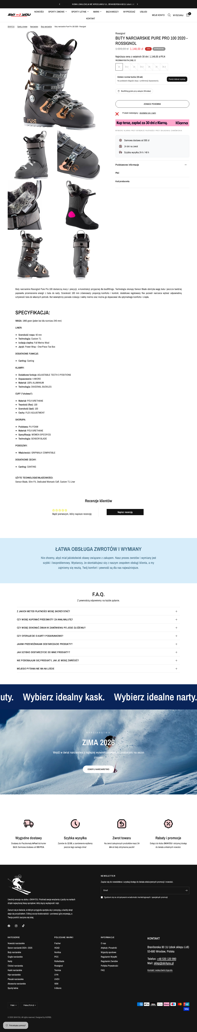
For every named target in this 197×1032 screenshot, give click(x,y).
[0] (187, 15)
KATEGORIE (14, 937)
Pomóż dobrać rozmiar (177, 79)
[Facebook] (11, 925)
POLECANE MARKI (63, 937)
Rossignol (120, 33)
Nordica (57, 952)
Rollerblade (59, 961)
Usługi (143, 11)
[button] (98, 769)
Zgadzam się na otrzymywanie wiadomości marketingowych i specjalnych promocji (136, 897)
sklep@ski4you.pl (164, 963)
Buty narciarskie (46, 26)
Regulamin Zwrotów (109, 961)
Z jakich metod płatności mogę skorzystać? (43, 611)
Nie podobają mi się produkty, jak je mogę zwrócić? (48, 660)
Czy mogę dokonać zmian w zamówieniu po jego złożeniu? (51, 627)
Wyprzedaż (129, 11)
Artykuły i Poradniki (109, 947)
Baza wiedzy (112, 11)
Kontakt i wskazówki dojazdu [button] (160, 970)
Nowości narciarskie (16, 943)
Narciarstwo (34, 26)
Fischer (57, 943)
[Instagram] (18, 925)
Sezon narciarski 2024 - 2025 (20, 947)
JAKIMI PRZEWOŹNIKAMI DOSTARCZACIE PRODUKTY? (45, 644)
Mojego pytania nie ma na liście (35, 668)
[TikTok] (25, 925)
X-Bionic (57, 988)
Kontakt (90, 18)
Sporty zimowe (56, 11)
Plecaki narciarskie (16, 979)
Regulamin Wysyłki (109, 956)
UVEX (56, 979)
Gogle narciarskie (15, 956)
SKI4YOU (11, 26)
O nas (103, 943)
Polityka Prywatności (109, 965)
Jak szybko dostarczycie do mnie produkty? (43, 652)
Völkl (56, 983)
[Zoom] (100, 38)
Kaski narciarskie (15, 970)
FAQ (103, 970)
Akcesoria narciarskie (17, 983)
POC (56, 956)
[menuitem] (39, 11)
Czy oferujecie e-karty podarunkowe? (40, 635)
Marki (96, 11)
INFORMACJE (108, 937)
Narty (10, 961)
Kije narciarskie (14, 974)
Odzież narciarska (15, 965)
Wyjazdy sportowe (108, 952)
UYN (56, 974)
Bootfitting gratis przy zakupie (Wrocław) (136, 91)
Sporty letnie (78, 11)
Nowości (39, 11)
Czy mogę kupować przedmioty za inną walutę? (45, 619)
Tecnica (57, 970)
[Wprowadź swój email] (186, 890)
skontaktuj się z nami (148, 113)
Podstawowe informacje (127, 164)
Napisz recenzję (125, 512)
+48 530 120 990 (166, 959)
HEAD (57, 947)
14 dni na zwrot (131, 146)
